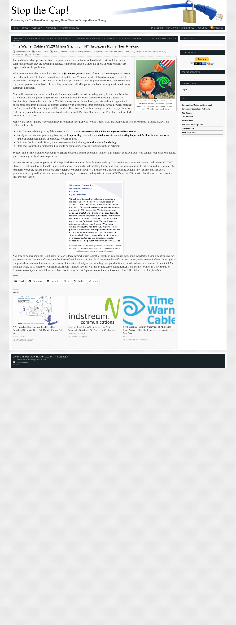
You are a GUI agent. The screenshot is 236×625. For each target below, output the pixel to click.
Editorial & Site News (90, 38)
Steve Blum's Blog (189, 132)
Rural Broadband (133, 38)
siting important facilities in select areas (145, 135)
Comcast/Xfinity (34, 38)
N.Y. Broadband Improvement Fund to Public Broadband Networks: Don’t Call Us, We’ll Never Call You (37, 330)
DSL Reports (187, 113)
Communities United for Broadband (197, 105)
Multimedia (36, 28)
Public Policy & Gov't (112, 38)
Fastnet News (187, 121)
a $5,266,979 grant (72, 73)
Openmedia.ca (188, 128)
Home (15, 28)
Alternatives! (187, 28)
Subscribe (218, 28)
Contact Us (172, 28)
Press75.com (41, 360)
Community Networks (54, 38)
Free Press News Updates (192, 125)
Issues (25, 28)
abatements (104, 135)
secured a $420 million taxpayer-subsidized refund (109, 131)
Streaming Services (69, 28)
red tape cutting (73, 135)
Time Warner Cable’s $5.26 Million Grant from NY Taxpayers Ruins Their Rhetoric (76, 46)
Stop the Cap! (40, 9)
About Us (202, 28)
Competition (72, 38)
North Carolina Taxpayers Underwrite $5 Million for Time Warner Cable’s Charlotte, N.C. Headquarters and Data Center (148, 330)
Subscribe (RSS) (21, 362)
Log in (184, 90)
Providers (51, 28)
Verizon (147, 38)
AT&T (22, 38)
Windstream (159, 38)
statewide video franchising (101, 142)
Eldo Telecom (187, 117)
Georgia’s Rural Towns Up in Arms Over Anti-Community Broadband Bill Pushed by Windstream (91, 328)
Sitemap (16, 365)
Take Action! (157, 28)
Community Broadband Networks (196, 109)
